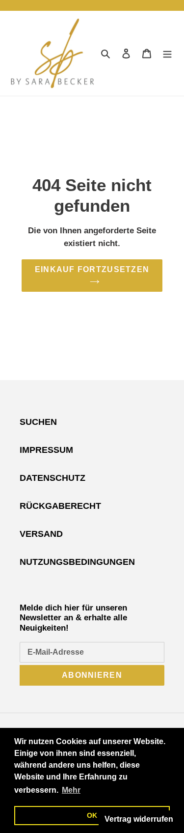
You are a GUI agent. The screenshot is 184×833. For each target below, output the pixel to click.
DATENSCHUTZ (52, 478)
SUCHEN (38, 422)
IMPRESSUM (46, 450)
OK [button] (92, 815)
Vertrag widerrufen (139, 819)
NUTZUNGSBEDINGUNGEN (77, 562)
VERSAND (41, 534)
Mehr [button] (71, 790)
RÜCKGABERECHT (60, 506)
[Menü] (167, 53)
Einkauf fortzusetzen (92, 269)
